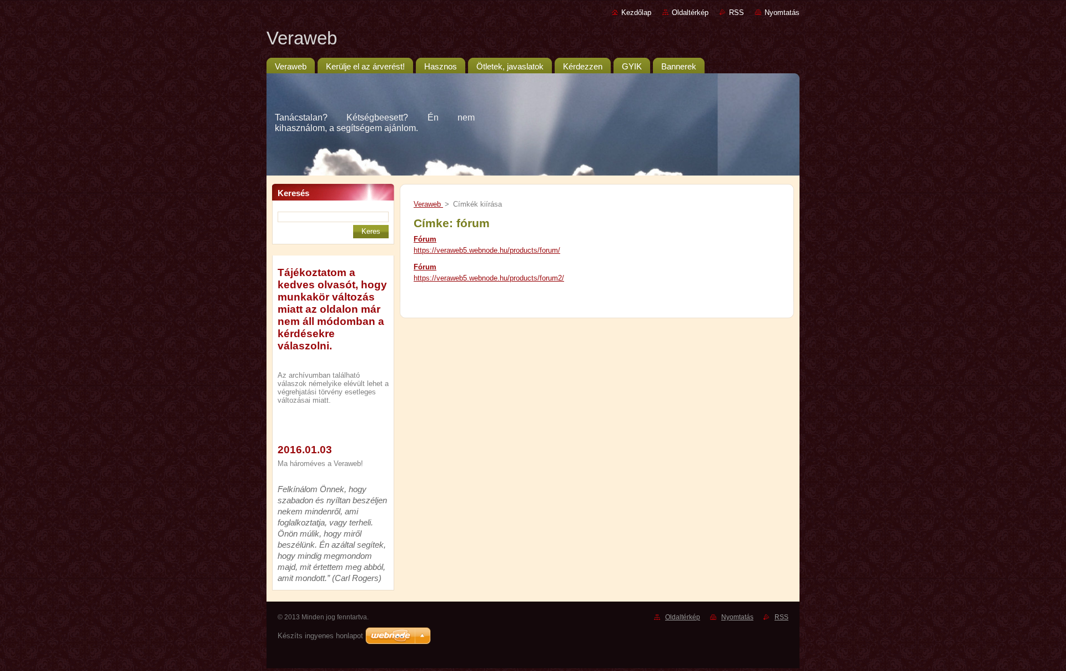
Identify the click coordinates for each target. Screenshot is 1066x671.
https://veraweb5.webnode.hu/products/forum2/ (489, 278)
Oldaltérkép (690, 12)
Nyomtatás (782, 12)
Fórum (425, 239)
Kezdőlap (636, 12)
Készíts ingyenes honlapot (320, 636)
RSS (736, 12)
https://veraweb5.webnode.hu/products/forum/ (487, 250)
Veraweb (428, 204)
